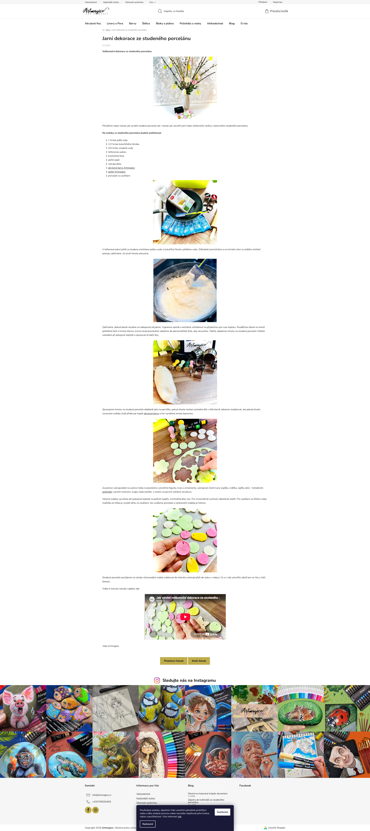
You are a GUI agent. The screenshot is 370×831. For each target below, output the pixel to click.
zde (179, 816)
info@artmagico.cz (101, 795)
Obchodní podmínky (134, 2)
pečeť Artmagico (116, 171)
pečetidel (107, 491)
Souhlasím (222, 812)
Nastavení (147, 824)
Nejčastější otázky (111, 2)
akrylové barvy (151, 413)
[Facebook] (88, 810)
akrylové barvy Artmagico (121, 167)
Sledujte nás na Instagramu (189, 680)
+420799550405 (101, 801)
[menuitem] (93, 23)
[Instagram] (95, 810)
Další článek (199, 661)
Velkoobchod (91, 2)
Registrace (277, 2)
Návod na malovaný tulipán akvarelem (208, 793)
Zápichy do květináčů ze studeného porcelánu (206, 801)
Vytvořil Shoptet (276, 827)
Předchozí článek (173, 661)
